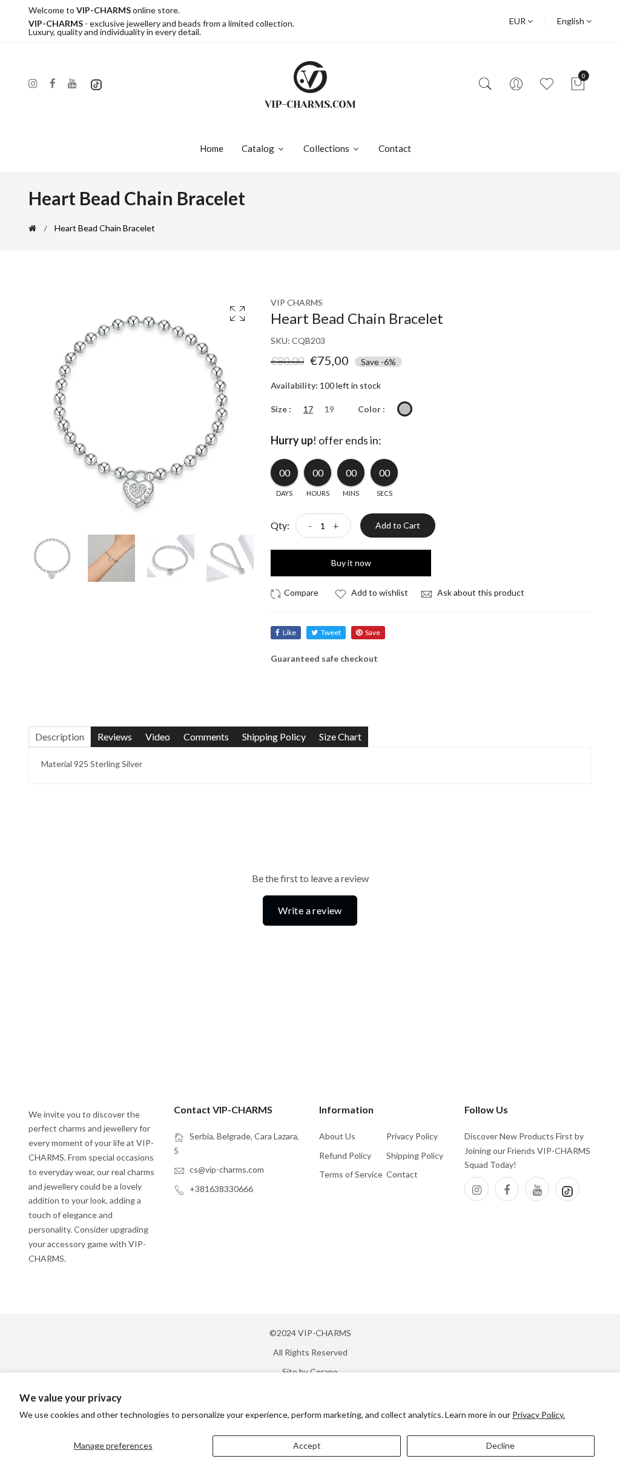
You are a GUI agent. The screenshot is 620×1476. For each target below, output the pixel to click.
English (571, 21)
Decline (500, 1445)
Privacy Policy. (538, 1414)
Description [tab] (59, 736)
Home (211, 148)
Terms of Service (351, 1174)
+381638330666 (221, 1189)
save (372, 632)
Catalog (259, 148)
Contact (394, 148)
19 (329, 409)
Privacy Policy (412, 1136)
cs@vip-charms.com (227, 1169)
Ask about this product (479, 592)
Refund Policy (345, 1155)
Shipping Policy (414, 1155)
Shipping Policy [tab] (274, 736)
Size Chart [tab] (340, 736)
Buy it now (351, 563)
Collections (327, 148)
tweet (331, 632)
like (289, 632)
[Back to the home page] (32, 228)
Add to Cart (397, 525)
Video (157, 736)
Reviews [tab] (114, 736)
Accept (307, 1445)
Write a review (310, 910)
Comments (206, 736)
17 (308, 409)
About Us (337, 1136)
